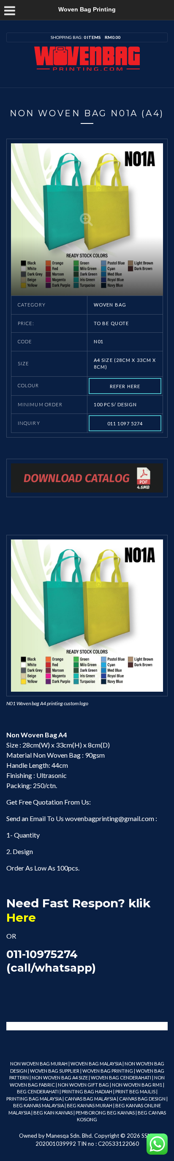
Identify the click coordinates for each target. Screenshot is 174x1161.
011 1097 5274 (125, 423)
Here (21, 917)
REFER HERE (125, 386)
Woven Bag (110, 304)
